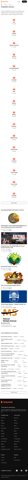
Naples (2, 444)
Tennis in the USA (18, 449)
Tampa (2, 436)
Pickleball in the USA (5, 449)
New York (3, 417)
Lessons (3, 457)
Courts (2, 460)
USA (5, 4)
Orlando (2, 433)
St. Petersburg (4, 438)
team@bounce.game (6, 470)
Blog (15, 457)
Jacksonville (3, 441)
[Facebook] (21, 470)
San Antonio (3, 428)
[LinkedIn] (26, 470)
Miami (2, 430)
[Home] (4, 1)
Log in (19, 1)
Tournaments (4, 462)
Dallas (2, 420)
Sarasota (3, 446)
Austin (2, 425)
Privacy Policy (17, 460)
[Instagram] (17, 470)
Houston (3, 423)
